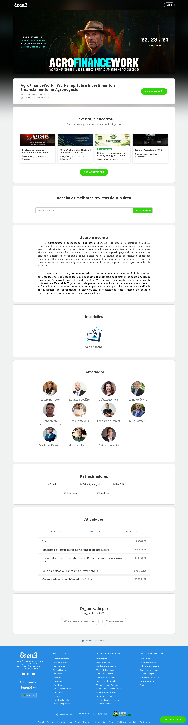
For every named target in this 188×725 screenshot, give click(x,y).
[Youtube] (33, 674)
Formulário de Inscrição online (109, 688)
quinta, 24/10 (131, 531)
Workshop (57, 685)
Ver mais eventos (94, 172)
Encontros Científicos (62, 700)
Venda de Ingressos (105, 670)
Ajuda (142, 685)
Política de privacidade (127, 722)
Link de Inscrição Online (106, 692)
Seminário (57, 681)
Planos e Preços (147, 674)
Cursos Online (59, 692)
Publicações (101, 659)
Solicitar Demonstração (150, 666)
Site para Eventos (104, 696)
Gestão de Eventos (104, 674)
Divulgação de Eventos (106, 666)
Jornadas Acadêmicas (62, 688)
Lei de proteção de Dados (103, 722)
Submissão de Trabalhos (107, 681)
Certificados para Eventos (107, 700)
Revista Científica (103, 662)
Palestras (57, 696)
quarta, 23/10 (93, 531)
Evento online (59, 666)
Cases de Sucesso (148, 662)
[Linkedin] (23, 674)
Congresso (57, 674)
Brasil (29, 695)
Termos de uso (82, 722)
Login (169, 5)
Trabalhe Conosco (46, 722)
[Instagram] (28, 674)
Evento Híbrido (59, 670)
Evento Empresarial (61, 659)
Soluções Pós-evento (105, 677)
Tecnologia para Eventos (107, 685)
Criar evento (145, 659)
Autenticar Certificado (149, 677)
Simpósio (57, 677)
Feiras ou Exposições (62, 703)
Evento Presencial (60, 662)
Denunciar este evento (95, 640)
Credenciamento (103, 703)
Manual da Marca (64, 722)
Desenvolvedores (147, 681)
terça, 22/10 (56, 531)
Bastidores (145, 722)
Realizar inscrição (154, 91)
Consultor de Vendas (149, 670)
